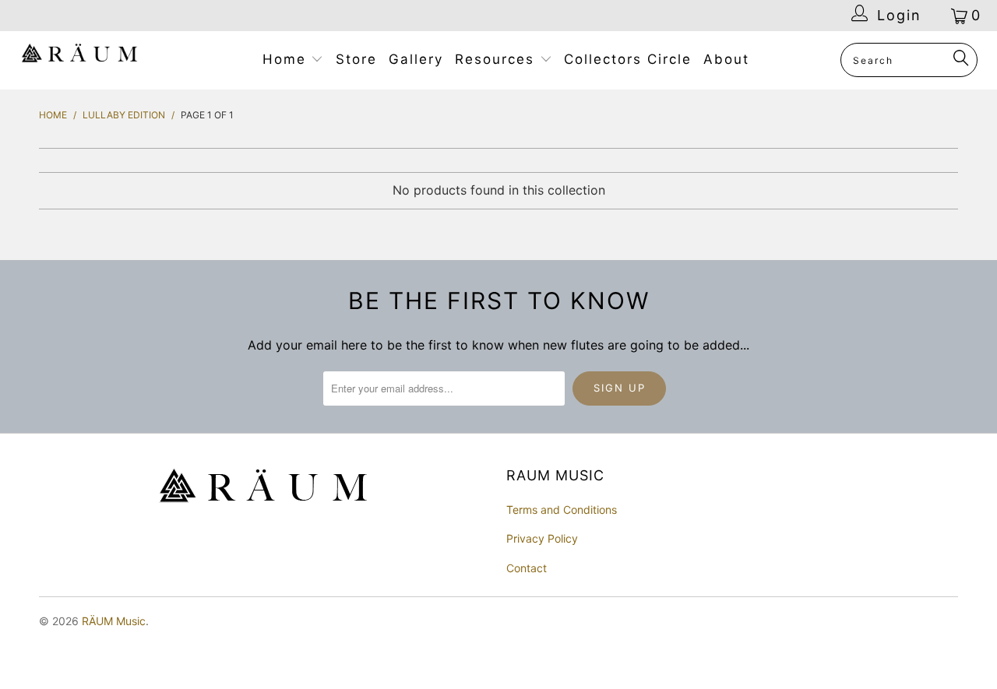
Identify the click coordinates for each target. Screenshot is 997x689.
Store (356, 59)
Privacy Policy (542, 538)
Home (287, 59)
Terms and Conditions (561, 509)
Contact (526, 568)
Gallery (416, 59)
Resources (497, 59)
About (726, 59)
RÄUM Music (114, 620)
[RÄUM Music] (80, 56)
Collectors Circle (628, 59)
